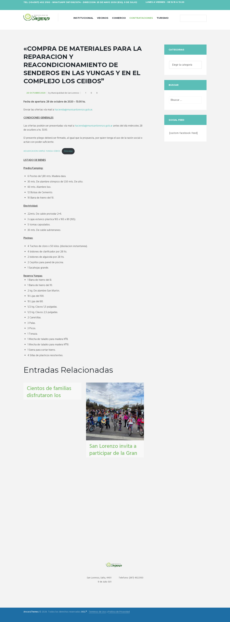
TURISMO (163, 17)
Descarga (68, 151)
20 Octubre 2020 (36, 93)
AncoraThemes (31, 612)
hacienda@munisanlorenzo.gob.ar (73, 110)
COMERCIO (119, 17)
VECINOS (102, 17)
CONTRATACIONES (141, 17)
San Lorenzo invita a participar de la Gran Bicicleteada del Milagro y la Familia (113, 457)
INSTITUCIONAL (83, 17)
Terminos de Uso (97, 612)
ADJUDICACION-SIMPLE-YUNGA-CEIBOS (41, 151)
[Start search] (183, 18)
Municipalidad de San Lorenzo (65, 93)
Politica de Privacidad (119, 612)
